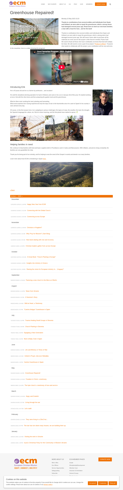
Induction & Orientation (75, 470)
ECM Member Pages (77, 459)
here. (44, 159)
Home (43, 4)
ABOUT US (62, 4)
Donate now (101, 4)
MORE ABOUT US (58, 459)
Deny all (112, 483)
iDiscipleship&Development (77, 465)
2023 (19, 196)
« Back (12, 190)
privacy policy (48, 484)
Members (89, 4)
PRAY (75, 4)
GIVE (81, 4)
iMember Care (73, 468)
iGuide (71, 462)
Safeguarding (55, 470)
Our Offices (55, 465)
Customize (102, 483)
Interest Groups (73, 473)
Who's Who (55, 462)
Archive (13, 196)
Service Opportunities (58, 468)
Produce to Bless (100, 44)
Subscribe (54, 473)
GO (70, 4)
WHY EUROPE (52, 4)
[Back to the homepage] (19, 4)
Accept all (92, 483)
